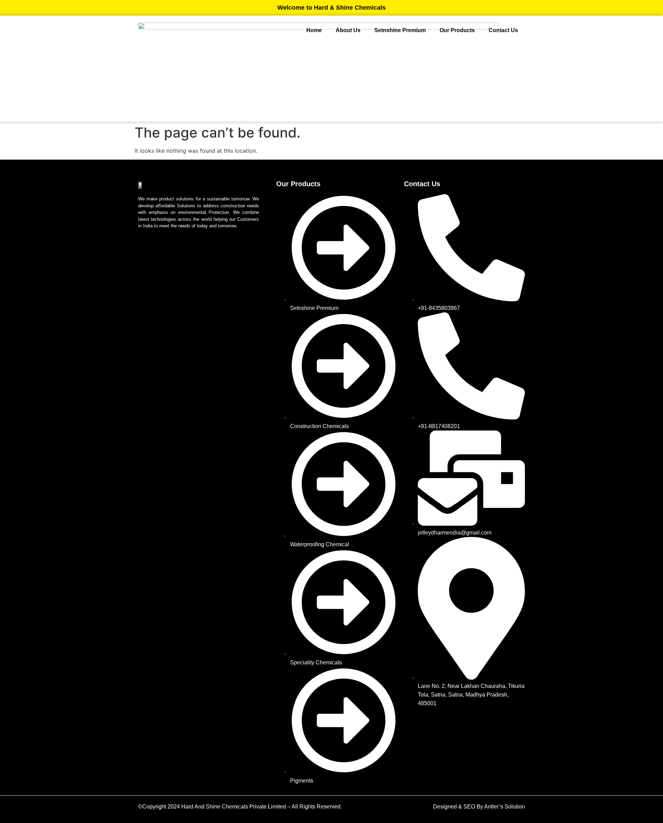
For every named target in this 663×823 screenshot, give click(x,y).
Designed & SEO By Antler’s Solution (479, 807)
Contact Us (503, 30)
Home (314, 30)
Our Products (457, 30)
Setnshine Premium (400, 30)
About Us (348, 30)
